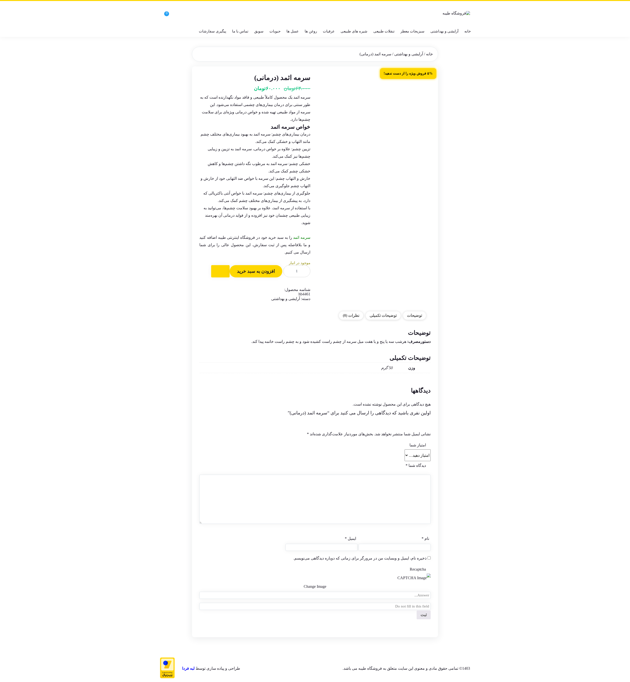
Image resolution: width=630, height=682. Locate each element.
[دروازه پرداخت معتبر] (167, 668)
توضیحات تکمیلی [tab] (383, 315)
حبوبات (275, 31)
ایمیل (350, 538)
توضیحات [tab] (414, 315)
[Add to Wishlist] (220, 271)
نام (425, 538)
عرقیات (329, 31)
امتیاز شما (418, 445)
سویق (259, 31)
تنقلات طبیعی (383, 31)
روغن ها (311, 31)
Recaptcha (418, 569)
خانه (467, 31)
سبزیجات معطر (412, 31)
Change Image (315, 586)
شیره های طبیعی (354, 31)
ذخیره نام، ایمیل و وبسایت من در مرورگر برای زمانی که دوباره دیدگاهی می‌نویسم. (359, 558)
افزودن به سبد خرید (256, 271)
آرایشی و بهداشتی (444, 31)
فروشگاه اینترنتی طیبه (236, 237)
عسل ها (292, 31)
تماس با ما (240, 31)
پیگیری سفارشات (212, 31)
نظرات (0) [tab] (351, 315)
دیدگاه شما (416, 465)
